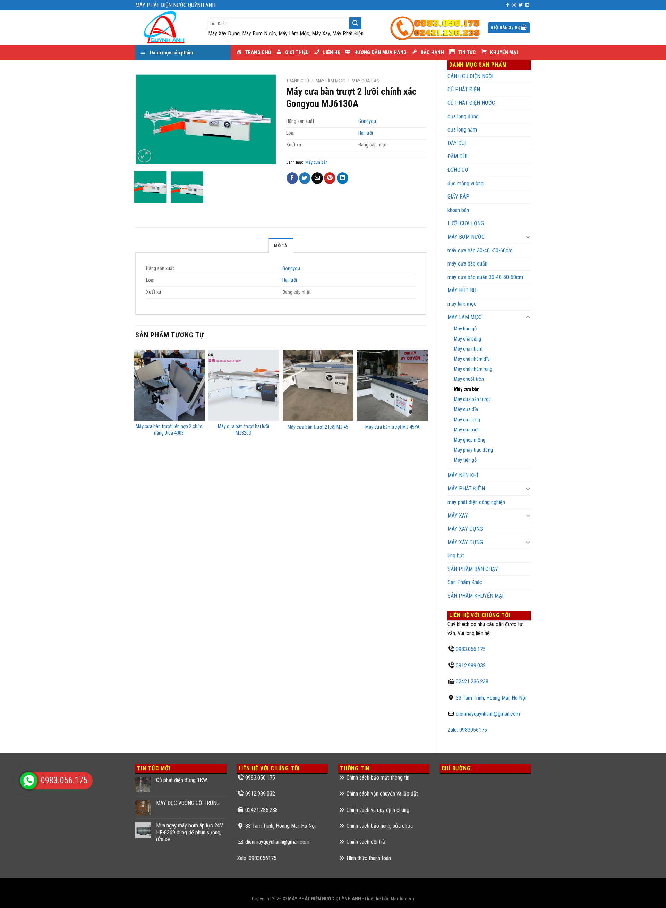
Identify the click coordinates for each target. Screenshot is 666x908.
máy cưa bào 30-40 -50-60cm (480, 250)
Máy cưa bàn (467, 389)
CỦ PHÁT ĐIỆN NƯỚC (471, 103)
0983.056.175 (471, 649)
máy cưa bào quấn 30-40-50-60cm (485, 277)
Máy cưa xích (467, 430)
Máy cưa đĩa (466, 409)
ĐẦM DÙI (457, 156)
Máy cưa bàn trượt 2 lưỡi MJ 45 (318, 427)
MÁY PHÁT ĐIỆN (466, 488)
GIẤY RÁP (458, 196)
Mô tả (280, 245)
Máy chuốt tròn (469, 379)
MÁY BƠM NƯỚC (466, 237)
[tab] (280, 245)
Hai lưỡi (365, 133)
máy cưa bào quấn (467, 263)
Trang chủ (297, 80)
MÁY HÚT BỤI (462, 290)
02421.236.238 (472, 681)
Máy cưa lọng (467, 420)
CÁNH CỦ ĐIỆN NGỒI (470, 76)
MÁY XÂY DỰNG (465, 529)
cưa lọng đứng (463, 116)
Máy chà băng (467, 339)
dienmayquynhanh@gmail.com (488, 714)
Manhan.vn (402, 899)
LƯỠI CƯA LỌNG (465, 223)
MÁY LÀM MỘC (464, 317)
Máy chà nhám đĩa (472, 359)
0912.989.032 (471, 665)
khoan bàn (458, 210)
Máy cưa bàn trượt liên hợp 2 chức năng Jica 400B (169, 429)
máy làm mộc (462, 304)
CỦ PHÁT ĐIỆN (463, 89)
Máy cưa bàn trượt (472, 399)
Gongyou (367, 121)
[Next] (264, 119)
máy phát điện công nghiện (476, 502)
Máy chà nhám (468, 349)
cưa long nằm (462, 129)
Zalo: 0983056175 (467, 729)
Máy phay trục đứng (473, 450)
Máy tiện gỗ (465, 460)
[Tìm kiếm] (355, 23)
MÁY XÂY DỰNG (465, 542)
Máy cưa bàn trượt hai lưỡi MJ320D (243, 429)
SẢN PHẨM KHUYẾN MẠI (475, 595)
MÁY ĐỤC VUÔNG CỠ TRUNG (188, 803)
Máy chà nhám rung (473, 369)
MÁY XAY (457, 515)
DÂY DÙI (456, 143)
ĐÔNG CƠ (457, 170)
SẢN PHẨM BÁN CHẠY (472, 569)
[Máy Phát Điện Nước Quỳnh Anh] (165, 27)
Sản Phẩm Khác (464, 582)
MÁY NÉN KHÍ (462, 475)
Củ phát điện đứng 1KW (181, 780)
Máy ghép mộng (469, 440)
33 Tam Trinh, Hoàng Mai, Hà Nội (491, 698)
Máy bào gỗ (465, 329)
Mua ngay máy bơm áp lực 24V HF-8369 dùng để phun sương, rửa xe (189, 832)
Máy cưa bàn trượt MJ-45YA (392, 427)
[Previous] (146, 119)
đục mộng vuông (465, 183)
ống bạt (455, 555)
